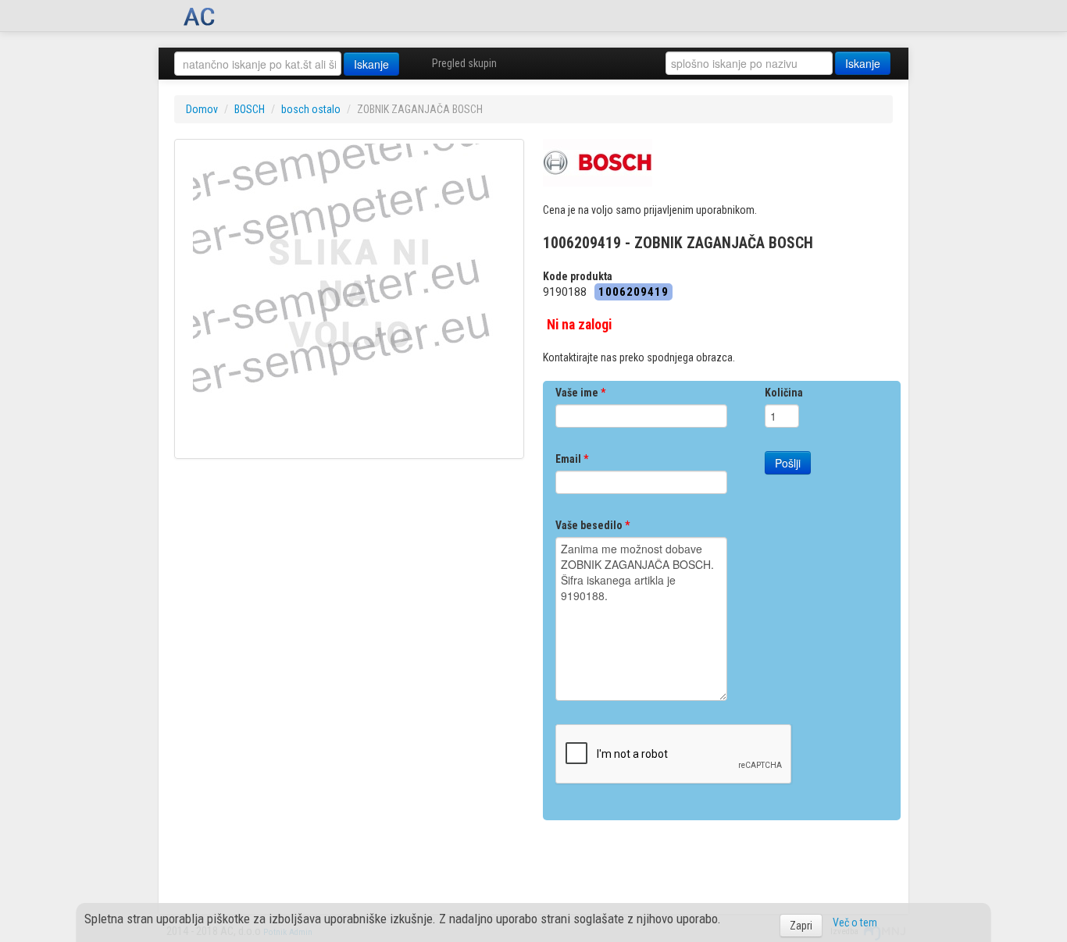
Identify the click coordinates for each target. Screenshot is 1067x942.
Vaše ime (580, 392)
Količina (784, 392)
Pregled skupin (464, 63)
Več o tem (855, 922)
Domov (202, 109)
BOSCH (249, 109)
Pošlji (788, 463)
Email (571, 459)
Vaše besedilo (592, 525)
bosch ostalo (311, 109)
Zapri (801, 925)
